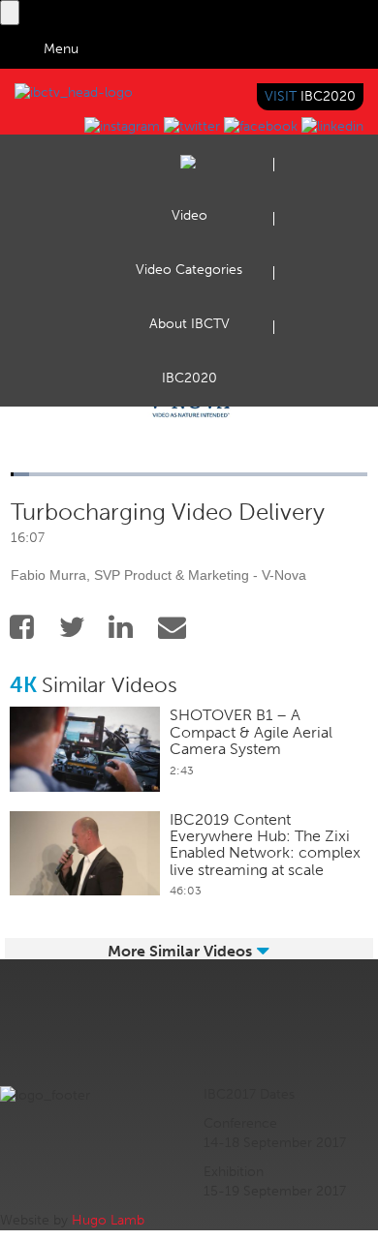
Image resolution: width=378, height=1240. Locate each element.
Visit (310, 96)
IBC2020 (189, 378)
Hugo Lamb (108, 1220)
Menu (61, 49)
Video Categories (189, 269)
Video (189, 215)
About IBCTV (189, 324)
